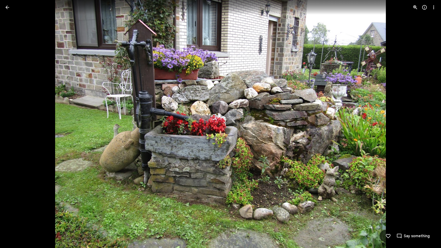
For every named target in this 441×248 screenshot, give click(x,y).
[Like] (388, 236)
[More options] (433, 7)
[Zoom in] (415, 7)
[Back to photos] (7, 7)
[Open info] (424, 7)
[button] (12, 124)
